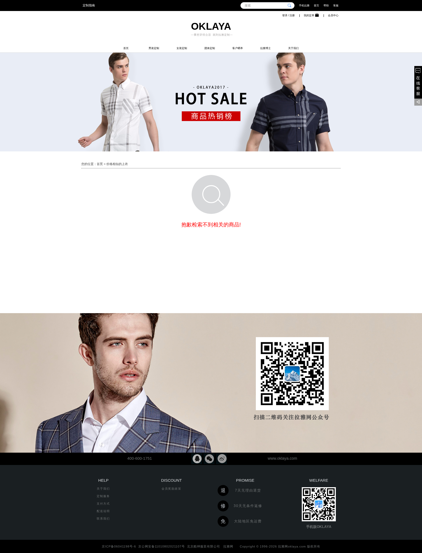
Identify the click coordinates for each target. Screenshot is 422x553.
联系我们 (103, 518)
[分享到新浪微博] (221, 458)
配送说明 (103, 511)
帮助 (326, 5)
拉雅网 (227, 546)
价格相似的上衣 (117, 164)
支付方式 (103, 503)
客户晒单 (237, 48)
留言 (316, 5)
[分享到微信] (209, 458)
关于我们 (293, 48)
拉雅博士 (265, 48)
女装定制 (181, 48)
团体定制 (209, 48)
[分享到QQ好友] (196, 458)
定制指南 (89, 5)
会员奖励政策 (171, 488)
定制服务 (103, 496)
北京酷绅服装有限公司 (203, 546)
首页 (126, 48)
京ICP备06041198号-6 (119, 546)
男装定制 (154, 48)
